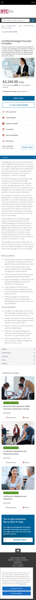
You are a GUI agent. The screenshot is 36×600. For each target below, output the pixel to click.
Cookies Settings (16, 593)
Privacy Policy (22, 584)
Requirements (6, 353)
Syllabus (4, 349)
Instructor (5, 356)
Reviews (4, 363)
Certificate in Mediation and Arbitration (14, 497)
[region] (16, 583)
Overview (5, 157)
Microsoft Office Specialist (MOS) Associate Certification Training (16, 407)
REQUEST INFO (27, 147)
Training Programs (11, 26)
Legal (20, 26)
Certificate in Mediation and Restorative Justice (14, 452)
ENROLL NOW (18, 98)
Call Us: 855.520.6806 (9, 32)
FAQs (3, 360)
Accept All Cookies (17, 588)
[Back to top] (18, 558)
